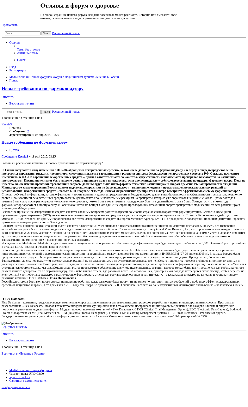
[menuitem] (28, 49)
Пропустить (9, 25)
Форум (20, 10)
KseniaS (7, 124)
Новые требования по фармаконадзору (43, 88)
